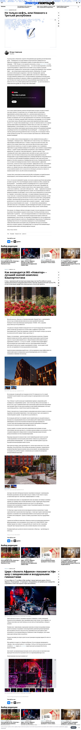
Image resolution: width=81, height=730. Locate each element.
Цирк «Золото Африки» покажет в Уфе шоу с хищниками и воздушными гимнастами (46, 7)
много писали (44, 64)
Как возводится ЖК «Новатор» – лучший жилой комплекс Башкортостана (24, 7)
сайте (14, 646)
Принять (73, 727)
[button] (55, 371)
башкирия (12, 233)
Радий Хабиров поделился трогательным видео (63, 7)
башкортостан (18, 233)
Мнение (3, 6)
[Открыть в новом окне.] (10, 241)
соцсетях (23, 646)
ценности (24, 233)
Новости (6, 269)
